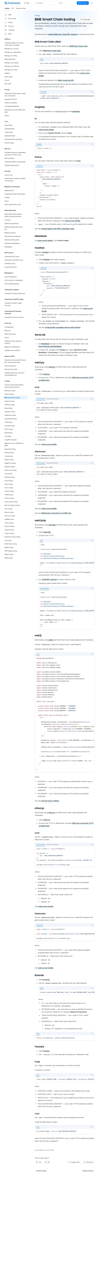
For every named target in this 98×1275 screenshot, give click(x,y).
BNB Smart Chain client (78, 46)
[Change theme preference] (91, 3)
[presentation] (66, 97)
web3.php (52, 525)
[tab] (42, 59)
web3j (50, 640)
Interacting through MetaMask (50, 346)
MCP (9, 15)
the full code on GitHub (50, 801)
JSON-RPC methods (49, 579)
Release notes (21, 8)
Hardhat (45, 252)
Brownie (46, 980)
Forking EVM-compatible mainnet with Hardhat (62, 327)
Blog (9, 34)
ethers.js (51, 813)
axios (78, 161)
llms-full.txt (12, 18)
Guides (7, 8)
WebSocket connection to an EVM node (56, 513)
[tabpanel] (66, 63)
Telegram (11, 30)
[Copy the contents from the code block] (92, 59)
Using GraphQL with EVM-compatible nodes (57, 229)
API (13, 8)
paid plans (76, 111)
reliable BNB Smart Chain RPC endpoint (62, 34)
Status (10, 22)
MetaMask (45, 344)
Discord (10, 26)
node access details (46, 130)
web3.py (51, 367)
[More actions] (93, 19)
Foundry (46, 1051)
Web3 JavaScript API (66, 80)
